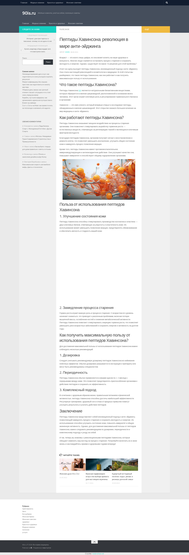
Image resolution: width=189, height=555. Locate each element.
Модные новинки (37, 3)
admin (67, 52)
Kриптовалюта (27, 509)
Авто (24, 511)
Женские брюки (28, 517)
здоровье (25, 522)
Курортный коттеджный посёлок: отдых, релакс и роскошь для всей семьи (122, 476)
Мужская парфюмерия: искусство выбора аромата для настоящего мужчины (97, 476)
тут (80, 90)
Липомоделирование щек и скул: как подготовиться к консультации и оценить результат (37, 76)
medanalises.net (98, 554)
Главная (24, 3)
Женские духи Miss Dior (70, 474)
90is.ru (29, 13)
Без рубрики (27, 514)
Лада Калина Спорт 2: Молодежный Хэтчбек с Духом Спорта (37, 128)
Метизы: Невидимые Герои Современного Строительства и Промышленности (36, 139)
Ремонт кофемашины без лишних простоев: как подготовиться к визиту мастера (36, 84)
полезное (64, 29)
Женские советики (73, 3)
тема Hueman (46, 548)
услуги (24, 532)
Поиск (24, 58)
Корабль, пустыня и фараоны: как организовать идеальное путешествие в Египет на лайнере (37, 100)
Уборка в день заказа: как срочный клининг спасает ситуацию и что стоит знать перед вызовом (36, 92)
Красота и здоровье (55, 3)
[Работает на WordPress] (31, 548)
